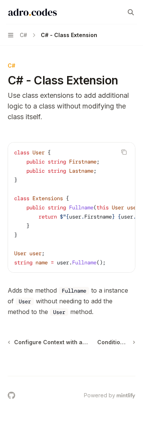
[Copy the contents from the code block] (124, 152)
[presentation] (71, 207)
